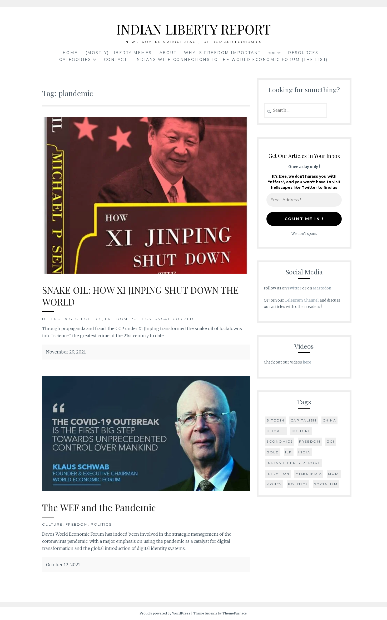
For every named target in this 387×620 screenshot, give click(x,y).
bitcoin (275, 420)
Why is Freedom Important (222, 52)
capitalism (304, 420)
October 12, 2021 (63, 564)
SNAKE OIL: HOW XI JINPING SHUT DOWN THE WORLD (140, 296)
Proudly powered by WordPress (165, 613)
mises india (309, 474)
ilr (288, 452)
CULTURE (52, 524)
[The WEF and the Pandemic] (146, 489)
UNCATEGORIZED (174, 319)
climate (275, 431)
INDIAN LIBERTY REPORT (193, 29)
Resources (303, 52)
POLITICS (141, 319)
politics (298, 484)
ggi (330, 441)
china (329, 420)
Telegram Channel (302, 300)
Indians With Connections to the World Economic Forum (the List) (231, 59)
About (168, 52)
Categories (75, 59)
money (274, 484)
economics (279, 441)
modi (334, 474)
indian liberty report (293, 463)
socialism (326, 484)
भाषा (272, 52)
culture (301, 431)
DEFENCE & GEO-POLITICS (72, 319)
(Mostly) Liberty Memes (119, 52)
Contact (115, 59)
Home (70, 52)
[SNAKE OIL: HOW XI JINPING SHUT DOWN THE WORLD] (146, 272)
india (304, 452)
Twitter (294, 288)
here (307, 362)
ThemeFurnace (234, 613)
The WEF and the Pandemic (99, 507)
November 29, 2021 (66, 352)
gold (272, 452)
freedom (310, 441)
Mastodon (322, 288)
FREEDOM (116, 319)
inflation (278, 474)
